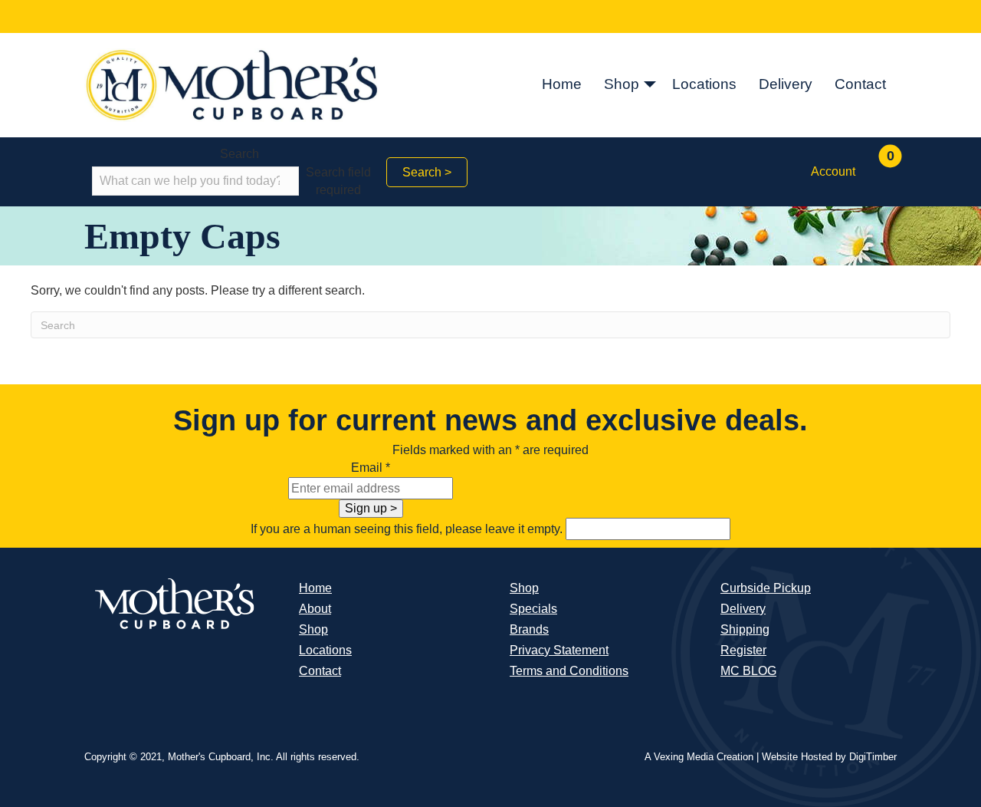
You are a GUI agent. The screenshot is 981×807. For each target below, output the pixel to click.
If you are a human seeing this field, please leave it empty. (408, 528)
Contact (860, 84)
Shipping (744, 629)
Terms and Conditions (569, 670)
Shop (621, 84)
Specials (533, 608)
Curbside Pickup (765, 588)
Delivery (785, 84)
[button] (650, 85)
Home (562, 84)
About (315, 608)
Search (239, 153)
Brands (529, 629)
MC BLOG (748, 670)
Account (833, 171)
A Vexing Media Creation (699, 757)
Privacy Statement (559, 650)
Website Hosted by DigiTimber (829, 757)
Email (370, 467)
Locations (704, 84)
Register (743, 650)
